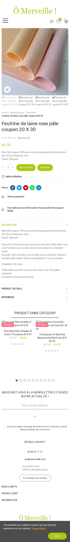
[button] (5, 62)
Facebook (12, 187)
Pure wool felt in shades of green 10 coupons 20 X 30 (18, 332)
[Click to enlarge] (7, 89)
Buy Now (45, 167)
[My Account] (65, 21)
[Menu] (5, 20)
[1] (35, 415)
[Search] (51, 21)
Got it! (57, 536)
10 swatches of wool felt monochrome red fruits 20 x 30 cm (52, 338)
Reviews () (24, 138)
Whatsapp (32, 187)
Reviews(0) (8, 297)
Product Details (12, 288)
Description (9, 225)
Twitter (19, 187)
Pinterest (25, 187)
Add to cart (26, 167)
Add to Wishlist (14, 176)
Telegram (38, 187)
